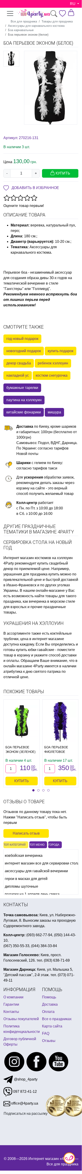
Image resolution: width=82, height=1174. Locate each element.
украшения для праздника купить (31, 574)
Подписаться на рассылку (25, 1113)
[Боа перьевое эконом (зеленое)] (21, 721)
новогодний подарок (23, 351)
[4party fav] (62, 13)
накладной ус (17, 375)
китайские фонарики (23, 412)
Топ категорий (15, 844)
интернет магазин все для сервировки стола (42, 863)
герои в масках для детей (26, 879)
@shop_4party (25, 1079)
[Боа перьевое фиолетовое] (60, 721)
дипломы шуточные (21, 886)
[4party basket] (71, 12)
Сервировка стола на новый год (37, 545)
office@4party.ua (24, 1103)
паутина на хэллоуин (24, 400)
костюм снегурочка (51, 375)
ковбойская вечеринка (23, 855)
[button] (33, 790)
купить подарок (60, 351)
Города (53, 844)
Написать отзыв (26, 833)
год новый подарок (22, 339)
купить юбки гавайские (35, 650)
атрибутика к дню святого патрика (32, 671)
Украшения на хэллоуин (33, 623)
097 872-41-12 (24, 1091)
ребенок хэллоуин (53, 363)
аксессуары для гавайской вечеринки (36, 871)
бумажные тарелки (22, 388)
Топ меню (37, 844)
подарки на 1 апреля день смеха (32, 894)
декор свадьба (18, 363)
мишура (54, 412)
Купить (21, 781)
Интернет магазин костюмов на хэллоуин (38, 558)
